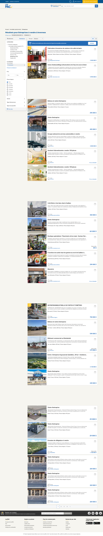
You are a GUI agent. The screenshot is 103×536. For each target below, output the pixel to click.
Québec (67, 522)
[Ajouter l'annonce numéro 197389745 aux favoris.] (95, 491)
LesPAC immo (27, 523)
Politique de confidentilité (10, 527)
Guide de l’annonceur (47, 523)
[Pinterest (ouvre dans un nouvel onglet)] (93, 514)
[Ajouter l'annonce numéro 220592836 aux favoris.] (95, 49)
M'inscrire (67, 513)
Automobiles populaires (29, 525)
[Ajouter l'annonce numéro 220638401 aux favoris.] (95, 66)
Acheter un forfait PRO (47, 522)
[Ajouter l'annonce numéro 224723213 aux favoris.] (95, 151)
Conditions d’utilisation (29, 529)
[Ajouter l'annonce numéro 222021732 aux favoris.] (95, 118)
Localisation (10, 61)
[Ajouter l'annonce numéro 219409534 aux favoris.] (95, 372)
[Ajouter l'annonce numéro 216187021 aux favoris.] (95, 339)
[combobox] (79, 6)
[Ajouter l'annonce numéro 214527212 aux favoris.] (95, 408)
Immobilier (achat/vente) (15, 29)
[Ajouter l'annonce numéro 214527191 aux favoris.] (95, 425)
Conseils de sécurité (28, 527)
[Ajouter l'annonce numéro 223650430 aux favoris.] (95, 254)
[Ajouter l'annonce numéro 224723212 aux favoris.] (95, 168)
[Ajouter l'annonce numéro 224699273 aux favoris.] (95, 356)
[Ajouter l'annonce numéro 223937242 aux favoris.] (95, 270)
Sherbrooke (68, 527)
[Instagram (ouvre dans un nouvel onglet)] (97, 514)
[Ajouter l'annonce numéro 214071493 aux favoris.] (95, 323)
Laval (67, 525)
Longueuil (68, 523)
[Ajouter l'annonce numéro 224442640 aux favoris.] (95, 237)
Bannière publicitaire (47, 527)
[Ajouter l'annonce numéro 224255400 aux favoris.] (95, 221)
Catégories (10, 42)
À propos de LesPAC (9, 522)
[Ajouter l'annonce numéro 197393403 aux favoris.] (95, 474)
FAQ (6, 523)
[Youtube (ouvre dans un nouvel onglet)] (101, 514)
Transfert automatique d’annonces (50, 525)
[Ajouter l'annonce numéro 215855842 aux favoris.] (95, 441)
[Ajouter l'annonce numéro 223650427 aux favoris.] (95, 204)
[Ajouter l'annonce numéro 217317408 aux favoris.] (95, 306)
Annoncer (26, 522)
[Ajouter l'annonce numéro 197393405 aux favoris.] (95, 458)
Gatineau (67, 529)
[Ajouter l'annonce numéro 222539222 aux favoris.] (95, 102)
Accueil (7, 29)
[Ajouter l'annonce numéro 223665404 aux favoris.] (95, 135)
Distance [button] (36, 38)
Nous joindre (8, 525)
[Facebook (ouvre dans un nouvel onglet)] (89, 514)
